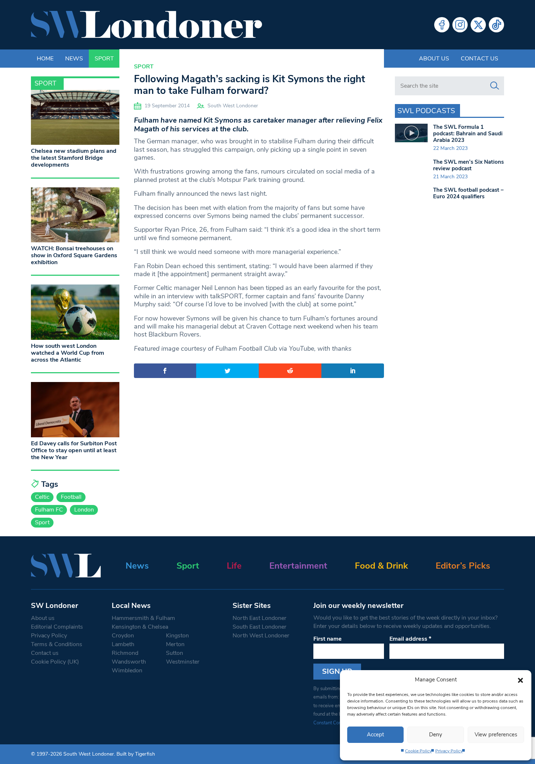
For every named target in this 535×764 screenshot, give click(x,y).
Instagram (460, 24)
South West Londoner (232, 105)
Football (71, 497)
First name (327, 639)
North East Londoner (259, 618)
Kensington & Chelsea (140, 627)
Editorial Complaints (57, 627)
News (137, 565)
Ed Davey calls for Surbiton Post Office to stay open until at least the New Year (74, 450)
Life (234, 565)
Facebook (441, 24)
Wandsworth (129, 662)
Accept (375, 734)
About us (434, 59)
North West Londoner (261, 636)
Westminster (182, 662)
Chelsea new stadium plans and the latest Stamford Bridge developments (73, 158)
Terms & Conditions (56, 644)
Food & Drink (381, 565)
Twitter (478, 24)
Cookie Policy (418, 751)
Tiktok (496, 24)
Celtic (42, 497)
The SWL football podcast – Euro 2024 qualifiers (468, 193)
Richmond (125, 653)
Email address (410, 639)
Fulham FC (49, 510)
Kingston (177, 636)
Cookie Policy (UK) (55, 662)
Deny (435, 734)
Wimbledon (127, 670)
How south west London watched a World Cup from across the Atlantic (67, 353)
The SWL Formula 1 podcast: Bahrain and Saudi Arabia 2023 (468, 133)
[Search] (494, 85)
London (84, 510)
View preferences (496, 734)
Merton (175, 644)
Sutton (174, 653)
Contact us (479, 59)
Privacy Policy (449, 751)
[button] (520, 679)
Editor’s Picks (463, 565)
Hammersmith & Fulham (143, 618)
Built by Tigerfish (135, 754)
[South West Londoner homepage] (146, 25)
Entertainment (298, 565)
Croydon (123, 636)
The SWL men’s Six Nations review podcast (468, 165)
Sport (144, 67)
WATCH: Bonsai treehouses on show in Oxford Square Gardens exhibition (74, 255)
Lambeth (123, 644)
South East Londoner (259, 627)
